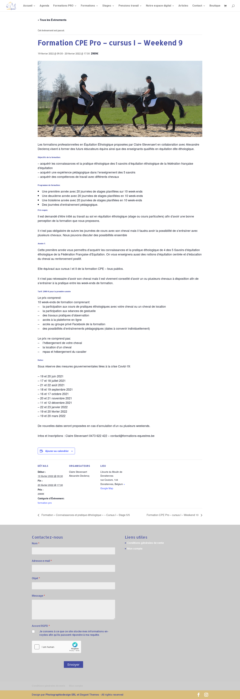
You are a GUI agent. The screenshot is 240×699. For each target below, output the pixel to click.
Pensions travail (129, 6)
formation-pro (45, 502)
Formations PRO (63, 6)
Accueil (27, 6)
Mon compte (134, 548)
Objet (36, 578)
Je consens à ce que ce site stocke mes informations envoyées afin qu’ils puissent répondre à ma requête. (73, 633)
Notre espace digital (158, 6)
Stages (106, 6)
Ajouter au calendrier (57, 451)
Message (38, 595)
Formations (88, 6)
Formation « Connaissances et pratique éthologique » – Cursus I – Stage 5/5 (85, 515)
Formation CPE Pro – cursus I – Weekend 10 (173, 515)
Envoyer (73, 664)
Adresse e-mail (42, 560)
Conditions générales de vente (145, 542)
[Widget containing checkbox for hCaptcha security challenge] (56, 647)
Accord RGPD (41, 625)
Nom (35, 543)
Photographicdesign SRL (61, 694)
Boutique (214, 6)
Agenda (44, 6)
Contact (197, 6)
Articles (183, 6)
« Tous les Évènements (52, 20)
